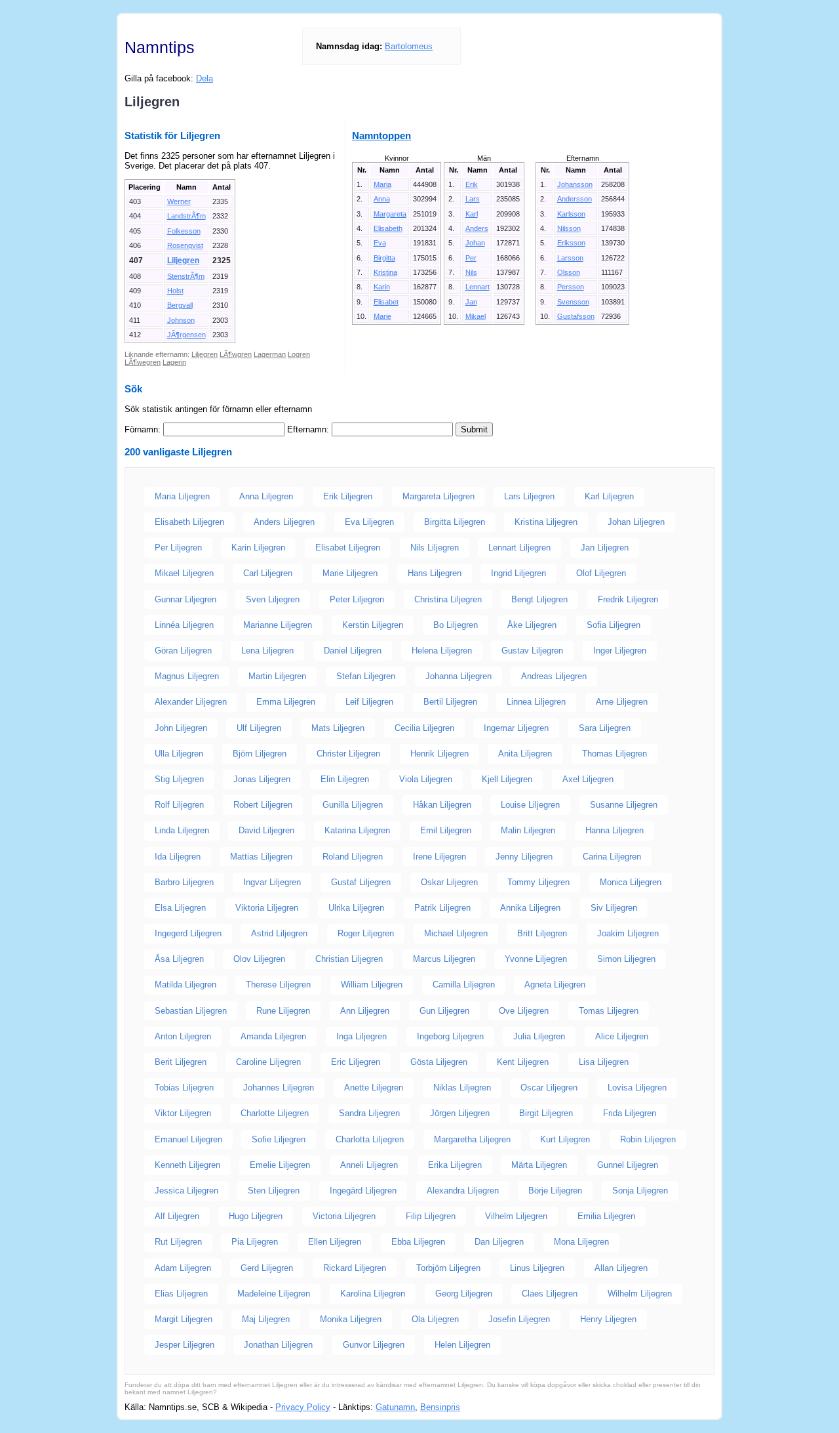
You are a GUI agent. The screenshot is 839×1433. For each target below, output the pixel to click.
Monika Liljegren (350, 1319)
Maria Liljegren (182, 496)
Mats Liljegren (337, 728)
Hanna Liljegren (614, 830)
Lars (472, 199)
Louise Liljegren (530, 805)
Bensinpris (440, 1407)
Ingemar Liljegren (516, 728)
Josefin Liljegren (519, 1319)
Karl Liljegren (609, 496)
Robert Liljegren (262, 805)
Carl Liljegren (267, 573)
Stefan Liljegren (365, 676)
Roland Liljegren (352, 857)
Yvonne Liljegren (536, 959)
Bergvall (180, 305)
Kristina (385, 272)
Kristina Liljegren (546, 522)
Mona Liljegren (581, 1242)
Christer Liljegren (348, 753)
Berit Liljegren (180, 1062)
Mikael (475, 316)
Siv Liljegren (614, 908)
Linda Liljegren (182, 830)
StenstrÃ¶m (186, 276)
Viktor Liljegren (183, 1113)
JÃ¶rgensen (186, 335)
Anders (476, 228)
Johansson (575, 184)
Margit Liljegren (183, 1319)
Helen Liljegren (462, 1345)
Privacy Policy (302, 1407)
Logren (299, 354)
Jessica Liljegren (186, 1190)
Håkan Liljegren (442, 805)
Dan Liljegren (499, 1242)
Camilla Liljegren (464, 984)
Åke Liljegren (531, 625)
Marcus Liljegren (444, 959)
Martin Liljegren (277, 676)
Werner (179, 201)
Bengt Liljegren (539, 599)
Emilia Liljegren (606, 1216)
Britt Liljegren (542, 933)
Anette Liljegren (373, 1087)
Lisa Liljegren (604, 1062)
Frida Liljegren (629, 1113)
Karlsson (571, 214)
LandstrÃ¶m (186, 216)
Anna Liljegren (266, 496)
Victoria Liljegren (344, 1216)
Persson (570, 287)
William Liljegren (371, 984)
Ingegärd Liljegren (363, 1190)
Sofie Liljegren (278, 1139)
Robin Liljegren (648, 1139)
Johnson (181, 320)
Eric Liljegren (355, 1062)
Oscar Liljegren (548, 1087)
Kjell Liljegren (507, 779)
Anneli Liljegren (369, 1165)
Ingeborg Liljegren (450, 1036)
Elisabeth (388, 228)
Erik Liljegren (347, 496)
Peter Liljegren (357, 599)
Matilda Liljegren (185, 984)
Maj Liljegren (266, 1319)
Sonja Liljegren (640, 1190)
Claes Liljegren (549, 1293)
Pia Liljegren (254, 1242)
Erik (471, 184)
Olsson (568, 272)
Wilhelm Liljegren (640, 1293)
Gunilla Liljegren (352, 805)
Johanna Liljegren (458, 676)
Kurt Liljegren (565, 1139)
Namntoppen (381, 135)
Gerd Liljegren (267, 1268)
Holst (175, 291)
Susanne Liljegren (623, 805)
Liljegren (183, 260)
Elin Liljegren (345, 779)
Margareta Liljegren (438, 496)
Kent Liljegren (523, 1062)
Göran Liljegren (183, 650)
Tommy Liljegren (538, 882)
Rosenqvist (185, 245)
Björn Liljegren (259, 753)
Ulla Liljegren (179, 753)
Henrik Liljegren (439, 753)
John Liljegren (181, 728)
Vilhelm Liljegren (516, 1216)
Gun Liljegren (444, 1011)
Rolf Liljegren (179, 805)
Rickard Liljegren (354, 1268)
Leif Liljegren (369, 702)
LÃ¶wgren (236, 354)
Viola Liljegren (425, 779)
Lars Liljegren (529, 496)
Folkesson (184, 231)
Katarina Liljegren (357, 830)
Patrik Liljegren (442, 908)
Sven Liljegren (273, 599)
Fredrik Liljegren (628, 599)
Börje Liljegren (555, 1190)
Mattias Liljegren (261, 857)
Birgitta (384, 258)
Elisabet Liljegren (347, 547)
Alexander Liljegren (191, 702)
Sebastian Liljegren (191, 1011)
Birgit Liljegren (546, 1113)
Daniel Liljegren (352, 650)
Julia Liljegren (539, 1036)
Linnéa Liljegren (184, 625)
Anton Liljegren (183, 1036)
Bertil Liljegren (450, 702)
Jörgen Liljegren (460, 1113)
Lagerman (270, 354)
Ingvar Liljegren (272, 882)
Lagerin (174, 362)
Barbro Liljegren (184, 882)
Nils (471, 272)
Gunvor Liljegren (373, 1345)
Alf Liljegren (177, 1216)
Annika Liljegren (530, 908)
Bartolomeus (409, 46)
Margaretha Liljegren (472, 1139)
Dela (204, 78)
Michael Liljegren (456, 933)
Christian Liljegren (349, 959)
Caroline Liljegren (268, 1062)
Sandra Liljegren (369, 1113)
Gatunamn (395, 1407)
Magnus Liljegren (187, 676)
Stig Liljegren (179, 779)
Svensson (573, 302)
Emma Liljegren (285, 702)
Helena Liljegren (442, 650)
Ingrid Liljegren (518, 573)
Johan (475, 243)
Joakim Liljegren (628, 933)
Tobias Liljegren (184, 1087)
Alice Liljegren (621, 1036)
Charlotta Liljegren (370, 1139)
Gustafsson (576, 316)
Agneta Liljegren (554, 984)
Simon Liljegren (626, 959)
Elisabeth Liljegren (189, 522)
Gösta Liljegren (438, 1062)
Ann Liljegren (364, 1011)
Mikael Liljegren (184, 573)
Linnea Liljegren (536, 702)
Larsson (570, 258)
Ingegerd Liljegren (188, 933)
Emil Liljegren (445, 830)
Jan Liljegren (605, 547)
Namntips (160, 47)
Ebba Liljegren (418, 1242)
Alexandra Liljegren (463, 1190)
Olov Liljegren (259, 959)
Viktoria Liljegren (266, 908)
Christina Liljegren (448, 599)
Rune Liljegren (283, 1011)
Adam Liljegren (183, 1268)
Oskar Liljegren (449, 882)
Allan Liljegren (621, 1268)
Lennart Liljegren (519, 547)
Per (471, 258)
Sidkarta (698, 1407)
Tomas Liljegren (608, 1011)
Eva (380, 243)
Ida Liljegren (178, 857)
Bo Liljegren (455, 625)
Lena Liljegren (267, 650)
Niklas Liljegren (462, 1087)
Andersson (574, 199)
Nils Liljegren (434, 547)
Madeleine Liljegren (273, 1293)
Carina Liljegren (612, 857)
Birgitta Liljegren (454, 522)
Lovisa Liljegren (637, 1087)
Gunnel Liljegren (627, 1165)
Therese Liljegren (278, 984)
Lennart (477, 287)
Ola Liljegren (435, 1319)
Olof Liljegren (601, 573)
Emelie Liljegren (280, 1165)
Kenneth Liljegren (187, 1165)
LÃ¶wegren (143, 362)
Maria (382, 184)
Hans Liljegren (434, 573)
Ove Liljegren (524, 1011)
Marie (382, 316)
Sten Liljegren (274, 1190)
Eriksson (571, 243)
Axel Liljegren (588, 779)
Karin (382, 287)
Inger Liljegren (619, 650)
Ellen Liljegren (334, 1242)
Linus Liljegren (537, 1268)
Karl (471, 214)
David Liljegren (266, 830)
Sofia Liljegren (613, 625)
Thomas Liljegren (614, 753)
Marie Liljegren (350, 573)
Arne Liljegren (622, 702)
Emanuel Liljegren (188, 1139)
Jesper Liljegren (184, 1345)
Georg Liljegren (463, 1293)
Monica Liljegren (630, 882)
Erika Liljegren (455, 1165)
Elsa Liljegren (180, 908)
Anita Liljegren (525, 753)
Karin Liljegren (258, 547)
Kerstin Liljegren (372, 625)
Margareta (390, 214)
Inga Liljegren (361, 1036)
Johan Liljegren (636, 522)
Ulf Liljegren (259, 728)
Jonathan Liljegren (278, 1345)
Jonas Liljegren (261, 779)
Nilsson (569, 228)
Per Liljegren (178, 547)
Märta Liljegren (539, 1165)
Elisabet (386, 302)
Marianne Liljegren (277, 625)
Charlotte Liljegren (275, 1113)
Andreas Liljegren (554, 676)
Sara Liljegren (605, 728)
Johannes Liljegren (278, 1087)
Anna (382, 199)
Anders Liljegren (284, 522)
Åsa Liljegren (179, 959)
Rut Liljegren (178, 1242)
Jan (471, 302)
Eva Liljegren (369, 522)
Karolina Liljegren (372, 1293)
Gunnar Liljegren (185, 599)
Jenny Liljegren (524, 857)
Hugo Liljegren (256, 1216)
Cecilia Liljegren (424, 728)
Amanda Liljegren (273, 1036)
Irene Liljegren (439, 857)
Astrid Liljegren (279, 933)
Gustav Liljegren (532, 650)
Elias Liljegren (181, 1293)
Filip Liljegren (431, 1216)
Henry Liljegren (608, 1319)
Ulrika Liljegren (356, 908)
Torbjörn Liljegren (448, 1268)
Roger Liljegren (366, 933)
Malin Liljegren (528, 830)
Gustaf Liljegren (361, 882)
